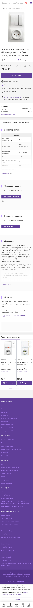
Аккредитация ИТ (7, 431)
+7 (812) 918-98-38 (6, 560)
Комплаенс (5, 452)
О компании (5, 406)
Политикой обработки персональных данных (15, 593)
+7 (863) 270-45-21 (6, 534)
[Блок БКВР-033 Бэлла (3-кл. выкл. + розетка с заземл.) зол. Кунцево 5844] (24, 348)
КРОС (3, 477)
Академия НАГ (6, 474)
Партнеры (4, 421)
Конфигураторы (6, 483)
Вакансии (4, 412)
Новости (4, 409)
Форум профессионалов (9, 470)
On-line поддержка (7, 440)
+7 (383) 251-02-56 (6, 547)
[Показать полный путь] (4, 8)
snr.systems (5, 480)
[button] (16, 27)
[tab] (6, 122)
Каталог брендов (7, 425)
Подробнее (5, 174)
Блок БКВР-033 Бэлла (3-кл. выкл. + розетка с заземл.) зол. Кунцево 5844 (23, 366)
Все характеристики (8, 114)
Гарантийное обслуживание (11, 449)
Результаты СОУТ (7, 428)
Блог (2, 464)
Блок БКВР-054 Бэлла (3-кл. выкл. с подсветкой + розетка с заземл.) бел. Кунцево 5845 (6, 366)
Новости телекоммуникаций (10, 467)
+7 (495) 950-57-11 (6, 495)
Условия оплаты (6, 443)
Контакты (4, 415)
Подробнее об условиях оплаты (13, 316)
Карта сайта (5, 455)
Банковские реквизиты (9, 418)
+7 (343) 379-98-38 (6, 519)
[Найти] (26, 3)
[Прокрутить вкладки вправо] (31, 122)
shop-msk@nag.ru (7, 498)
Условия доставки (7, 446)
